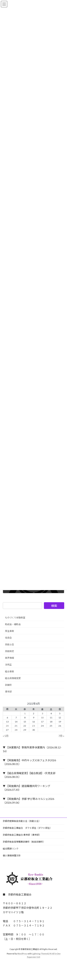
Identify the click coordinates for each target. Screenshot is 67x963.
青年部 (8, 691)
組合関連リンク (10, 848)
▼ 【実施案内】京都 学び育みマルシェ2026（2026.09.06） (28, 800)
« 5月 (6, 735)
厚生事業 (9, 631)
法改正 (8, 664)
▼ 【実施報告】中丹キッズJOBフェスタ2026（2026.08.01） (29, 762)
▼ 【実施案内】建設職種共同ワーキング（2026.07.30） (26, 787)
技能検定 (9, 651)
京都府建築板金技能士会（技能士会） (22, 821)
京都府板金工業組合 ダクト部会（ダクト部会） (27, 828)
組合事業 (9, 671)
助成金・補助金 (13, 624)
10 (42, 717)
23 (33, 725)
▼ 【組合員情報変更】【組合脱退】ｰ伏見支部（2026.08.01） (29, 775)
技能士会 (9, 644)
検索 (54, 605)
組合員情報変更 (13, 678)
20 (7, 725)
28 (16, 730)
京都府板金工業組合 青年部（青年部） (22, 834)
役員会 (8, 637)
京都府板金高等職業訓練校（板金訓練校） (24, 841)
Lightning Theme (39, 954)
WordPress (22, 954)
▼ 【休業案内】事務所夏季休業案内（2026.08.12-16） (32, 749)
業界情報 (9, 658)
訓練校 (8, 685)
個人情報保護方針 (12, 855)
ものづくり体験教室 (15, 617)
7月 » (61, 735)
